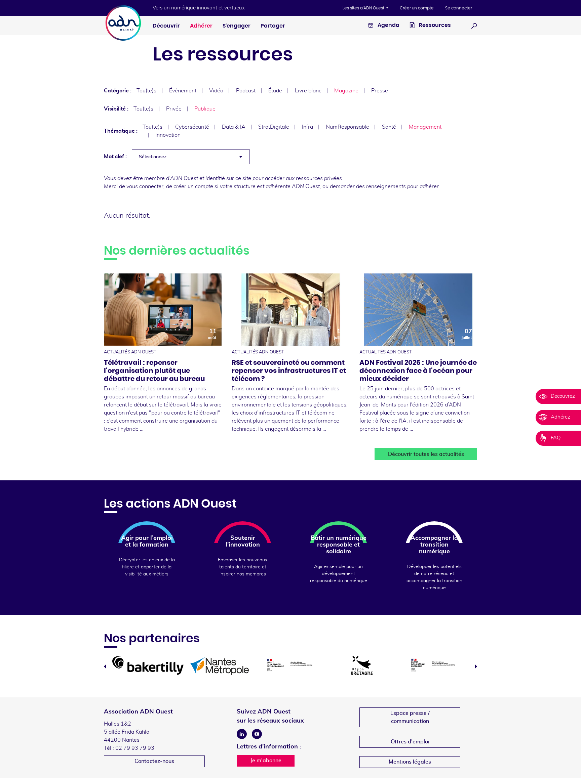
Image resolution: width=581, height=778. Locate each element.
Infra (307, 127)
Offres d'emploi (410, 741)
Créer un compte (417, 8)
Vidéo (216, 90)
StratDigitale (273, 127)
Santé (389, 127)
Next (476, 666)
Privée (174, 109)
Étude (275, 90)
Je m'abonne (265, 760)
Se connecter (458, 8)
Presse (379, 90)
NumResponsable (347, 127)
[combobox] (190, 156)
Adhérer (201, 26)
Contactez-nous (154, 761)
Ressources (434, 25)
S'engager (236, 26)
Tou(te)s (146, 90)
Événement (182, 90)
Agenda (388, 25)
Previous (105, 666)
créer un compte (193, 186)
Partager (273, 26)
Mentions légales (410, 762)
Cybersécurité (192, 127)
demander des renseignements (368, 186)
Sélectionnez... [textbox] (154, 157)
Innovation (168, 135)
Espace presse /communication (410, 717)
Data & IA (233, 127)
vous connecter (144, 186)
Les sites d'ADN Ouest (364, 8)
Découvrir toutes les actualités (426, 454)
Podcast (246, 90)
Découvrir (166, 26)
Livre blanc (308, 90)
